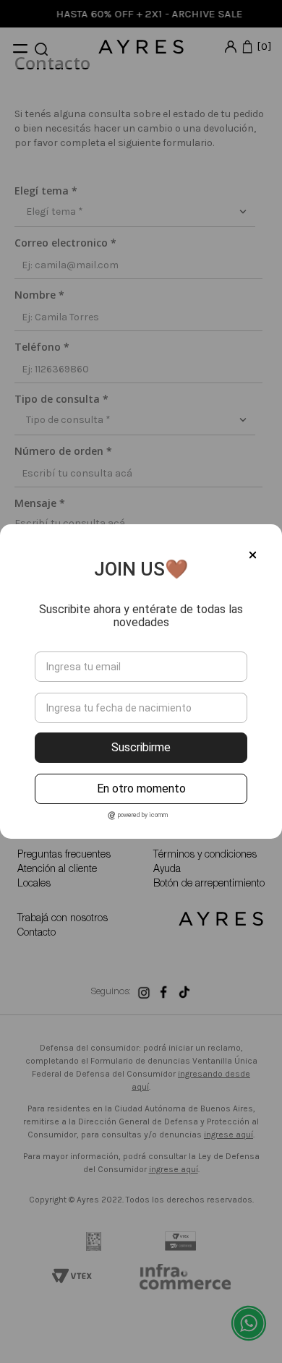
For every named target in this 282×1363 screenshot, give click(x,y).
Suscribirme (141, 747)
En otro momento (141, 788)
